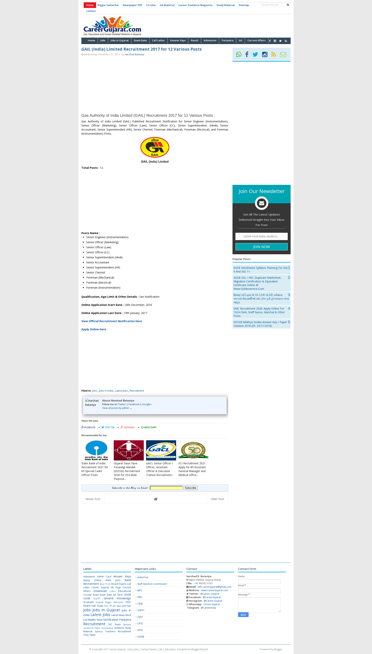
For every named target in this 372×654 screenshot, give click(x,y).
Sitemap (244, 5)
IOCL (106, 605)
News (100, 619)
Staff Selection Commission (152, 584)
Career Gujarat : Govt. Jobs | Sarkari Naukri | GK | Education (142, 649)
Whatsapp (150, 427)
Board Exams (118, 584)
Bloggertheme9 (199, 649)
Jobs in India (106, 390)
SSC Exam (114, 624)
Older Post (217, 499)
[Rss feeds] (286, 41)
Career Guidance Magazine (195, 5)
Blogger (278, 649)
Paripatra (125, 619)
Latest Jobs (121, 390)
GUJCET (96, 598)
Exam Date (106, 594)
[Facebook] (248, 55)
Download (100, 591)
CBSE (140, 603)
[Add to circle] (275, 41)
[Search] (288, 4)
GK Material (167, 5)
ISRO (139, 597)
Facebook (134, 404)
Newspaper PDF (132, 5)
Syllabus (99, 631)
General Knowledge (117, 598)
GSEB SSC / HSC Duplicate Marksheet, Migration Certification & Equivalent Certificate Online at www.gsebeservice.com (257, 283)
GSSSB (86, 598)
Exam (96, 594)
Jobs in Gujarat (106, 609)
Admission (89, 576)
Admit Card (104, 576)
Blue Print (105, 583)
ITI (110, 605)
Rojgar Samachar (108, 5)
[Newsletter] (284, 55)
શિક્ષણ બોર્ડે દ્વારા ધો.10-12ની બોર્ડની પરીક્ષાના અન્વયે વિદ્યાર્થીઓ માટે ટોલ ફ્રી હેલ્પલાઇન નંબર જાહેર (261, 298)
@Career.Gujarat (213, 600)
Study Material (225, 5)
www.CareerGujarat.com (214, 590)
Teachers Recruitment (118, 631)
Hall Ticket (97, 605)
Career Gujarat (211, 604)
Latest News (118, 615)
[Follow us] (280, 41)
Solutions (119, 628)
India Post (142, 577)
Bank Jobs (113, 580)
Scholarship (107, 627)
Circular (151, 5)
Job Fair (126, 605)
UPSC (140, 623)
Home (90, 5)
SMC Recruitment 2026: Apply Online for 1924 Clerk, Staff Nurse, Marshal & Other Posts (259, 312)
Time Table (89, 635)
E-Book (112, 591)
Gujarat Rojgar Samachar (110, 602)
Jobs (94, 390)
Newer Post (92, 499)
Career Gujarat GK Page (106, 587)
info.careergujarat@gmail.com (210, 586)
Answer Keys (122, 576)
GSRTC (141, 610)
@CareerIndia (208, 607)
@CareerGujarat (212, 597)
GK (114, 594)
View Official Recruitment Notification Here (111, 321)
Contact (91, 11)
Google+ (147, 404)
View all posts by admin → (117, 408)
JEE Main (117, 605)
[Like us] (270, 41)
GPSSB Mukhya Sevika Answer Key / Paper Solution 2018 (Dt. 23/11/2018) (260, 324)
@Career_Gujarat (209, 593)
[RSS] (275, 55)
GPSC (120, 594)
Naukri (92, 619)
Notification (110, 619)
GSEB (127, 594)
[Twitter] (257, 55)
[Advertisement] (220, 25)
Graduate (88, 602)
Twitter (122, 404)
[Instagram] (266, 55)
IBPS (139, 590)
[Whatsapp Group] (240, 55)
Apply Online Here (93, 329)
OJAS (140, 617)
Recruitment (137, 390)
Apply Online (92, 580)
